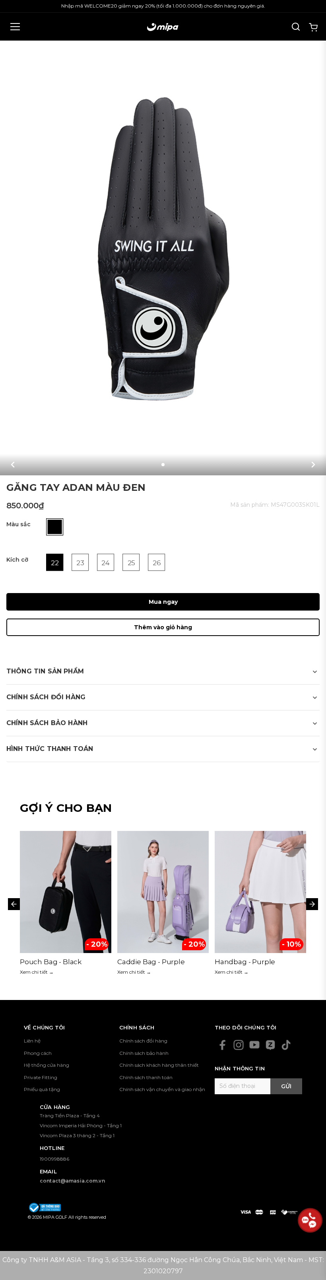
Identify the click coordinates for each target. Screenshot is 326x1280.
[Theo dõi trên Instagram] (238, 1045)
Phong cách (38, 1053)
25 (131, 562)
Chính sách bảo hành (144, 1053)
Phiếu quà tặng (42, 1089)
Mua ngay (163, 601)
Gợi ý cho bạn (66, 808)
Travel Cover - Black (248, 962)
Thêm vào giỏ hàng (163, 627)
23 (80, 562)
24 (105, 562)
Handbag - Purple (147, 962)
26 (156, 562)
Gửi (286, 1086)
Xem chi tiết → (37, 972)
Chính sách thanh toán (146, 1077)
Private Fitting (40, 1077)
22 (54, 562)
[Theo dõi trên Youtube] (254, 1045)
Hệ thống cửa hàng (46, 1065)
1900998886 (54, 1159)
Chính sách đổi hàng (143, 1041)
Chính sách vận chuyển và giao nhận (162, 1089)
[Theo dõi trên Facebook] (223, 1045)
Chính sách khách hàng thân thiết (159, 1065)
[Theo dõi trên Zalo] (270, 1045)
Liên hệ (32, 1041)
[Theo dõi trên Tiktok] (286, 1045)
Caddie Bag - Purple (53, 962)
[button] (12, 464)
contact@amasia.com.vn (72, 1181)
